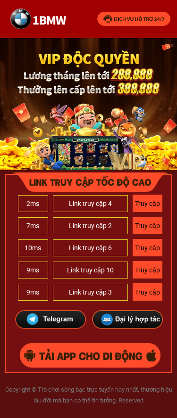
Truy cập (147, 203)
